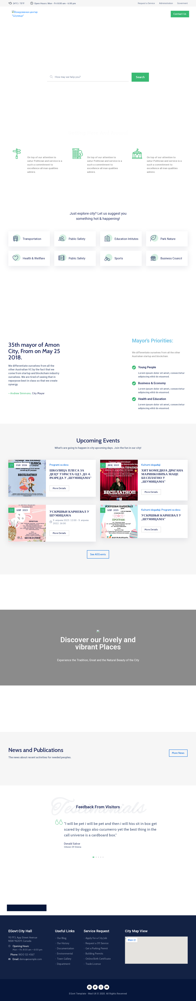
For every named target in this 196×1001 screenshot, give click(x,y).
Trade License (93, 963)
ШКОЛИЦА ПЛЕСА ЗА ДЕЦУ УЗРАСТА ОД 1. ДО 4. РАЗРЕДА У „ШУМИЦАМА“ (70, 474)
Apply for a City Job (96, 938)
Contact (152, 14)
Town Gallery (64, 958)
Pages (83, 14)
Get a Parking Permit (97, 948)
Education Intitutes (126, 239)
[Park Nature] (153, 239)
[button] (93, 857)
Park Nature (167, 239)
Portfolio (137, 14)
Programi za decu (59, 465)
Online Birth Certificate (98, 958)
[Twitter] (95, 987)
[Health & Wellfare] (15, 258)
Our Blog (61, 938)
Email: (27, 959)
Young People (147, 367)
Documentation (65, 948)
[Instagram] (100, 987)
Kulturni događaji (150, 465)
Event (114, 14)
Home (71, 14)
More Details (59, 488)
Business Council (171, 258)
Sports (119, 258)
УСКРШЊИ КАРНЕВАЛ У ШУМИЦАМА (69, 513)
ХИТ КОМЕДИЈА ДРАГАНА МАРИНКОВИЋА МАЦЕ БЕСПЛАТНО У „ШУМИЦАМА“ (162, 475)
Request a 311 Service (97, 943)
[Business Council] (153, 258)
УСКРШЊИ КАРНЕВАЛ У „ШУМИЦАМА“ (161, 517)
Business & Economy (152, 383)
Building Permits (94, 953)
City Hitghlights (99, 151)
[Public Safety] (61, 239)
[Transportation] (15, 239)
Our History (63, 943)
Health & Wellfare (34, 258)
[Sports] (107, 258)
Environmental (65, 953)
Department (98, 14)
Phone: (22, 954)
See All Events (98, 554)
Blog (124, 14)
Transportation (32, 239)
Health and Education (152, 399)
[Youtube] (106, 987)
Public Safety (77, 239)
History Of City (158, 151)
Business (34, 151)
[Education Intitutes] (107, 239)
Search (140, 77)
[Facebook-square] (89, 987)
